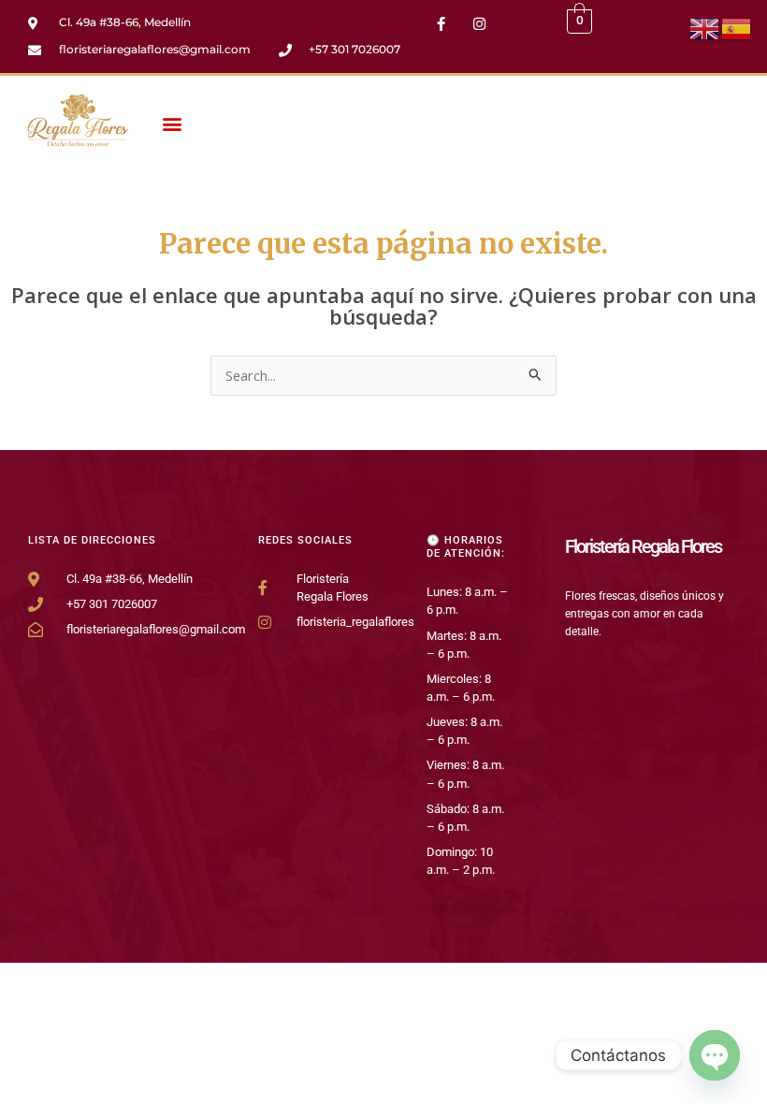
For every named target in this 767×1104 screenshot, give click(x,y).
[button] (171, 124)
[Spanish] (737, 27)
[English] (705, 27)
